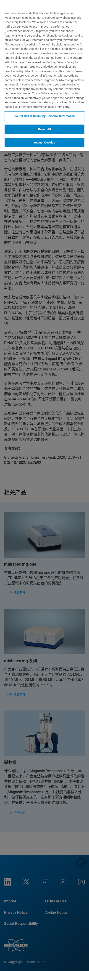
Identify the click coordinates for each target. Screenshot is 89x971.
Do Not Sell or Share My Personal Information (44, 116)
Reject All (44, 129)
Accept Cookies (44, 142)
